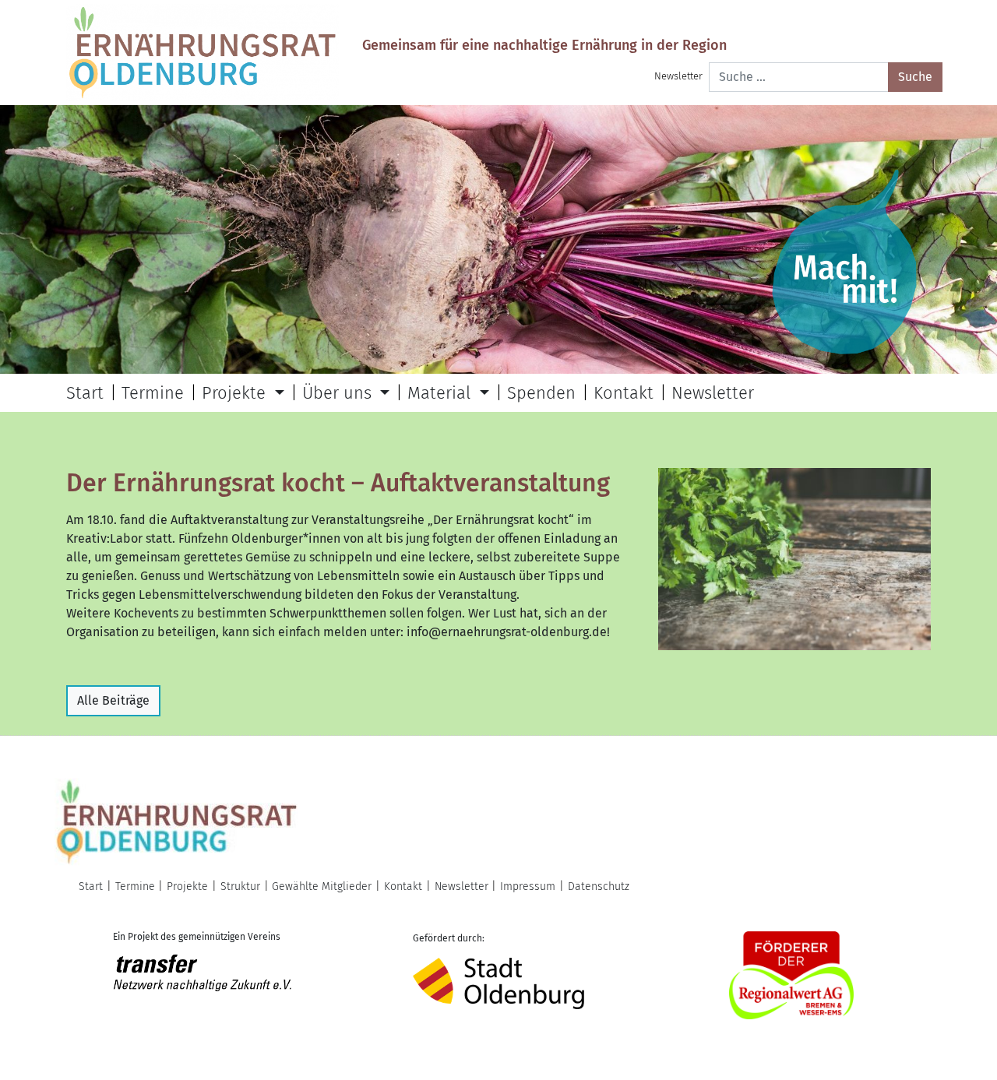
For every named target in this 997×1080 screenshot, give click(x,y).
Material (441, 392)
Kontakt (624, 392)
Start (85, 392)
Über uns (339, 392)
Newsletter (678, 76)
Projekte (236, 392)
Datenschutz (598, 886)
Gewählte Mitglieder (322, 886)
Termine (153, 392)
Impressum (527, 886)
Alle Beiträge (113, 700)
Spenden (541, 392)
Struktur (240, 886)
